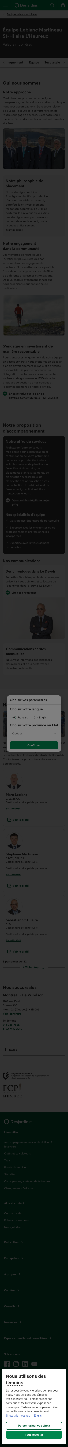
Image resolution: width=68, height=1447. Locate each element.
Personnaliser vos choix (34, 1425)
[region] (34, 1406)
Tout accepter (34, 1434)
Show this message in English (24, 1415)
